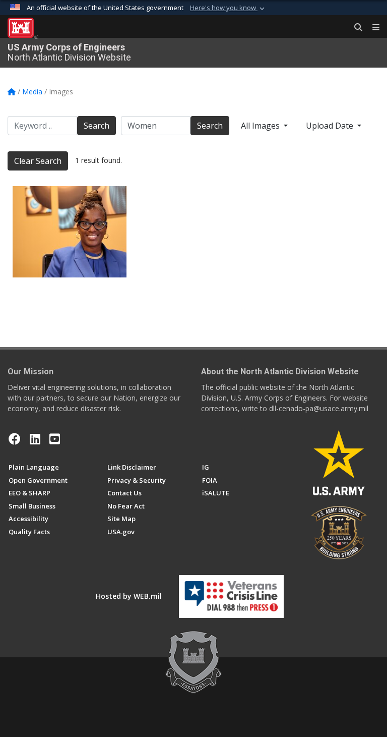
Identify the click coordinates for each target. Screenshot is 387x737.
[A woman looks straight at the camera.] (69, 231)
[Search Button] (354, 27)
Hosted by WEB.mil (129, 596)
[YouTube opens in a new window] (54, 439)
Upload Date (330, 125)
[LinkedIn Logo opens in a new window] (35, 439)
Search (96, 125)
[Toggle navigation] (371, 27)
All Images (261, 125)
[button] (228, 8)
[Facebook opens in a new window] (15, 439)
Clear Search (37, 160)
